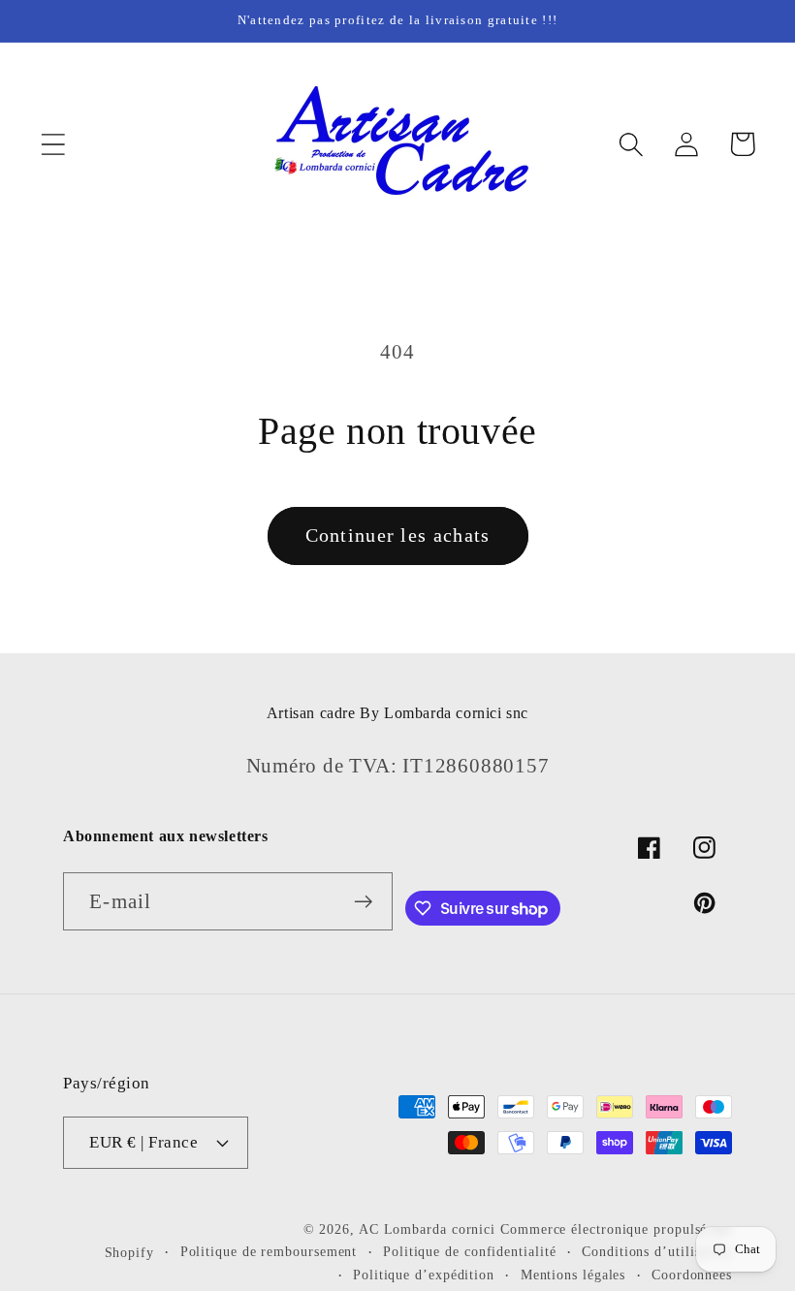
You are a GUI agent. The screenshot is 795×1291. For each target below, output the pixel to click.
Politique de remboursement (269, 1251)
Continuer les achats (398, 535)
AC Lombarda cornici (427, 1229)
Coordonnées (692, 1274)
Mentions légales (573, 1274)
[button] (52, 144)
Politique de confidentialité (469, 1251)
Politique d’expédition (423, 1274)
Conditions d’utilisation (657, 1251)
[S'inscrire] (364, 901)
